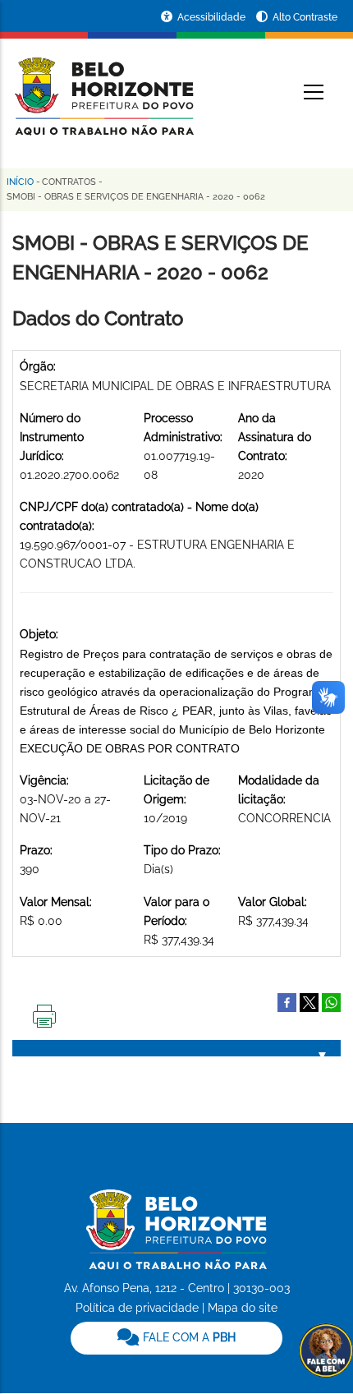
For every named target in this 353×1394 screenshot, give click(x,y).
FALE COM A (188, 1337)
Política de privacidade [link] (137, 1307)
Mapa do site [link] (242, 1307)
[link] (176, 1338)
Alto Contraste (305, 17)
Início (20, 182)
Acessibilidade (212, 17)
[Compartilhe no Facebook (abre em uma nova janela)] (286, 1001)
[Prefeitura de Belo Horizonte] (103, 86)
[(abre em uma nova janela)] (309, 1001)
